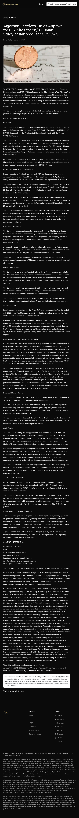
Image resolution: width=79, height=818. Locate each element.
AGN (41, 92)
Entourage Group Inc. (49, 753)
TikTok (59, 738)
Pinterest (60, 734)
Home (41, 4)
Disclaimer (32, 727)
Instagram (60, 723)
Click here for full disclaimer (14, 691)
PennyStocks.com (11, 753)
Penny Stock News (10, 18)
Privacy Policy (34, 730)
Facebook (60, 719)
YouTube (60, 727)
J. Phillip (9, 40)
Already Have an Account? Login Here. (62, 4)
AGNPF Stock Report (29, 92)
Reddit (59, 730)
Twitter (59, 715)
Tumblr (59, 741)
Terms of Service (35, 734)
